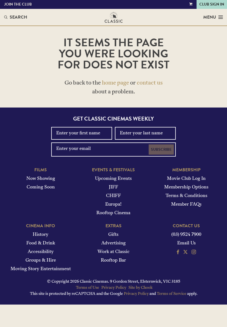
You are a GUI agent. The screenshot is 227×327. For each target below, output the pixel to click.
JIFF (113, 187)
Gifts (113, 235)
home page (115, 83)
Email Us (186, 243)
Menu (209, 17)
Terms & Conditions (186, 196)
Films (40, 170)
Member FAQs (186, 204)
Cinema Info (40, 226)
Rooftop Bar (113, 260)
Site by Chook (140, 288)
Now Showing (40, 179)
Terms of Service (171, 294)
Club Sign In (211, 4)
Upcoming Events (113, 179)
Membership (186, 170)
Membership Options (186, 187)
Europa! (113, 204)
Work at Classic (113, 252)
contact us (150, 83)
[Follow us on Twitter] (185, 253)
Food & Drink (40, 243)
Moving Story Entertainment (41, 269)
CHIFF (113, 196)
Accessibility (41, 252)
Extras (113, 226)
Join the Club (18, 4)
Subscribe (161, 149)
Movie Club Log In (186, 179)
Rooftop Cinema (113, 213)
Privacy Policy (113, 288)
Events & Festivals (113, 170)
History (40, 235)
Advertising (113, 243)
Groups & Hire (40, 260)
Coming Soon (41, 187)
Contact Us (186, 226)
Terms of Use (87, 288)
